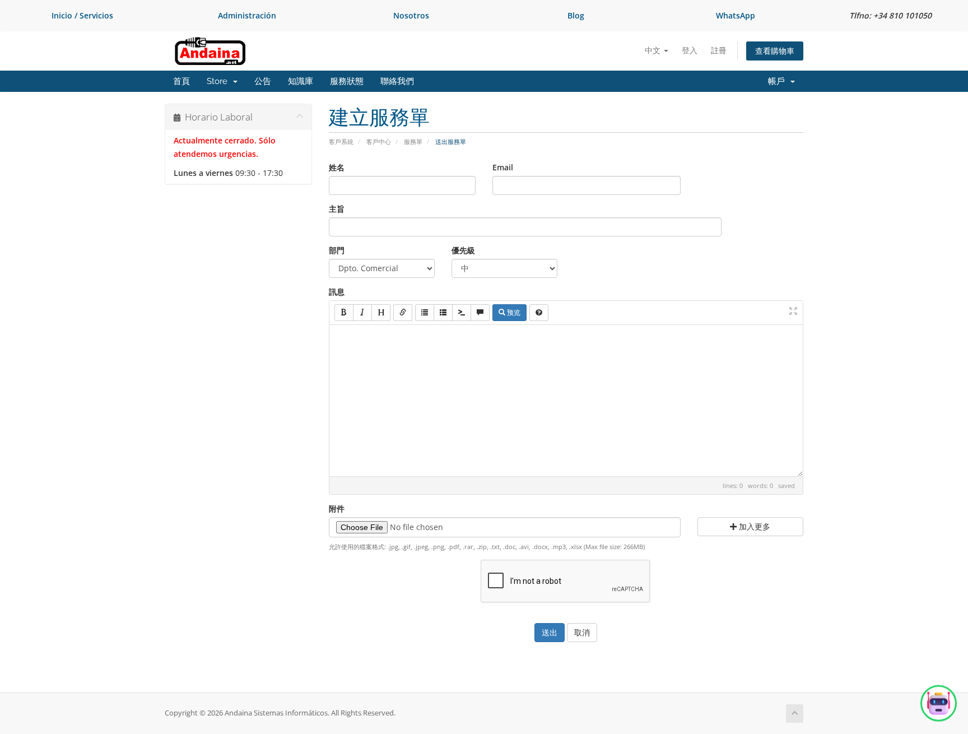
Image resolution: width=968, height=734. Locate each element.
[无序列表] (424, 312)
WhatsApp (735, 15)
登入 (689, 50)
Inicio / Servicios (82, 15)
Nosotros (411, 15)
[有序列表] (443, 312)
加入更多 (753, 526)
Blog (575, 15)
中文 (654, 50)
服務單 (413, 141)
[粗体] (343, 312)
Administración (247, 15)
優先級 (463, 250)
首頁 (181, 81)
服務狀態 (347, 81)
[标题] (380, 312)
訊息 (337, 291)
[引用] (480, 312)
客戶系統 (341, 141)
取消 (582, 632)
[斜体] (362, 312)
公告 (262, 81)
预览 (512, 312)
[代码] (461, 312)
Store (219, 81)
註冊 (719, 50)
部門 (337, 250)
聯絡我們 (397, 81)
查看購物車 (774, 50)
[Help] (538, 312)
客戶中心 (378, 141)
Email (502, 167)
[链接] (402, 312)
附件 (337, 508)
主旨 (337, 208)
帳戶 (778, 81)
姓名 (337, 167)
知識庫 (300, 81)
